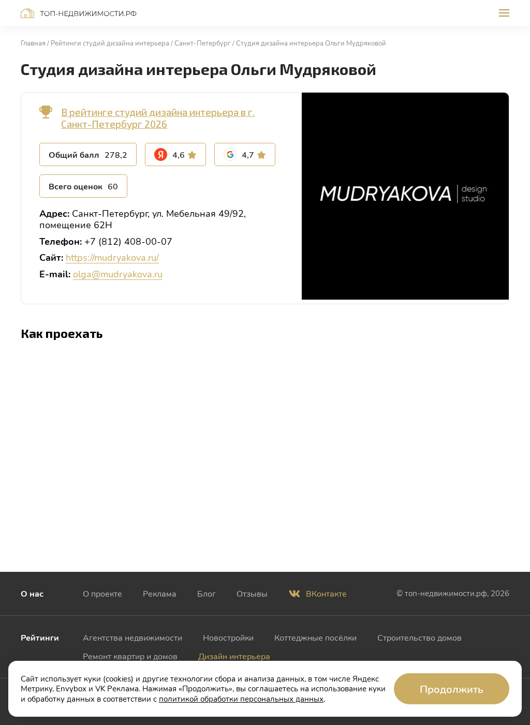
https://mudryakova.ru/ (112, 257)
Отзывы (252, 593)
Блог (206, 593)
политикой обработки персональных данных (241, 698)
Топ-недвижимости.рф (79, 13)
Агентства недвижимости (132, 637)
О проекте (102, 593)
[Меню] (504, 13)
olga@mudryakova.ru (118, 273)
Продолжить (451, 689)
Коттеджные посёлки (315, 637)
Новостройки (228, 637)
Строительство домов (419, 637)
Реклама (159, 593)
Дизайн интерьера (234, 656)
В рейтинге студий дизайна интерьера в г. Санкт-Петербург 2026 (158, 118)
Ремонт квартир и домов (130, 656)
